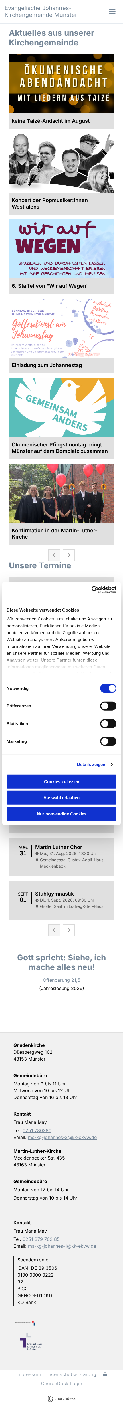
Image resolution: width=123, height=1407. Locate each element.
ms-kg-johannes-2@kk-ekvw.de (62, 1137)
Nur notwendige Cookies (61, 813)
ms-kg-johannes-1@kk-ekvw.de (62, 1246)
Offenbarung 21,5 (61, 980)
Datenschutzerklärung (71, 1374)
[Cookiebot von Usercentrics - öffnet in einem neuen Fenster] (91, 590)
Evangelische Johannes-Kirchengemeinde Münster (41, 11)
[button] (104, 11)
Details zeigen (91, 764)
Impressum (28, 1374)
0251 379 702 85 (41, 1239)
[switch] (108, 705)
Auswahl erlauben (61, 797)
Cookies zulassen (61, 781)
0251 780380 (37, 1130)
